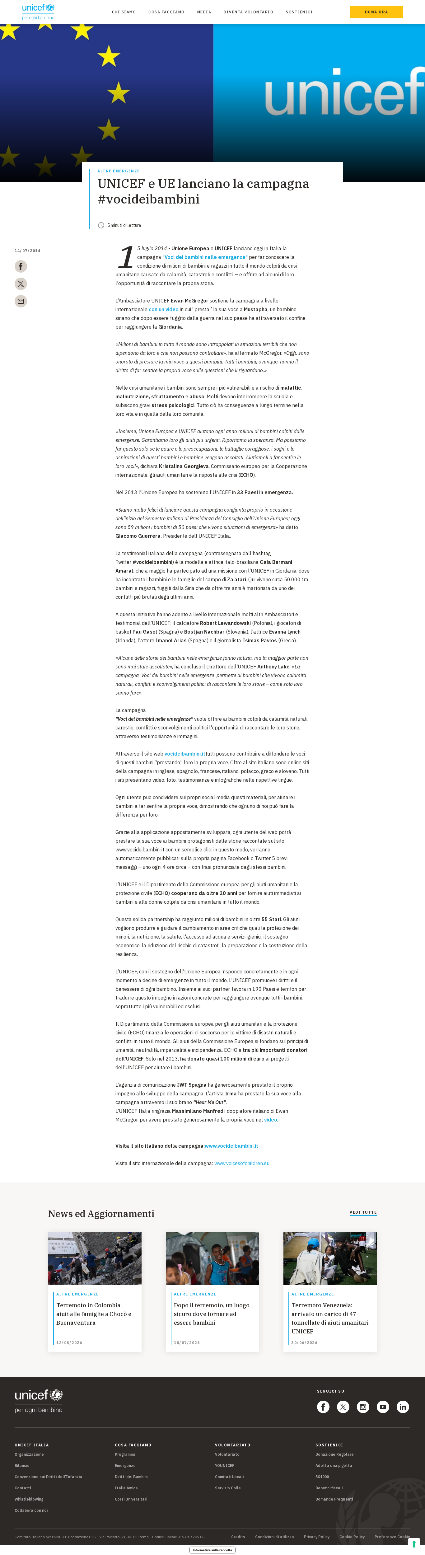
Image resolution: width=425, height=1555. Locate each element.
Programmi (125, 1454)
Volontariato (227, 1454)
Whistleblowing (29, 1499)
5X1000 (322, 1476)
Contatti (23, 1488)
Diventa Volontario (248, 12)
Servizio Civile (228, 1488)
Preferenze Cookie (392, 1537)
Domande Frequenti (334, 1499)
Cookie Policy (352, 1537)
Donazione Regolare (334, 1454)
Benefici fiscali (329, 1488)
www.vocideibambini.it (231, 1145)
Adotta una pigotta (333, 1465)
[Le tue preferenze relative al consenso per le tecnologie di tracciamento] (414, 1544)
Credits (238, 1537)
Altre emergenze (118, 171)
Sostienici (299, 12)
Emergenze (125, 1465)
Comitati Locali (229, 1476)
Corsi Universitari (131, 1499)
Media (204, 12)
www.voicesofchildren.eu (241, 1163)
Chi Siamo (124, 12)
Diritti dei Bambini (131, 1476)
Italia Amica (126, 1488)
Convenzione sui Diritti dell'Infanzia (48, 1476)
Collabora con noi (31, 1510)
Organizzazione (29, 1454)
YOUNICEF (224, 1465)
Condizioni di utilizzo (274, 1537)
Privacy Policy (316, 1537)
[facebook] (21, 267)
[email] (21, 302)
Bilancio (22, 1465)
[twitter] (21, 285)
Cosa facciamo (166, 12)
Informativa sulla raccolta (212, 1550)
